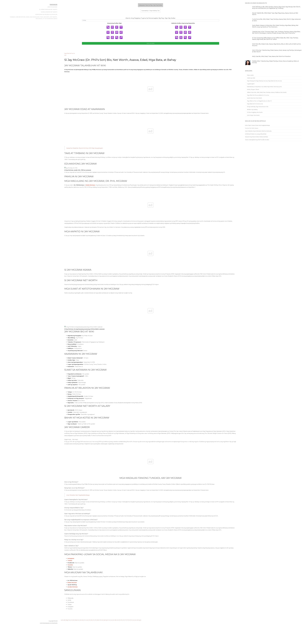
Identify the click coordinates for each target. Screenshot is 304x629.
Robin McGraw (72, 582)
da (76, 620)
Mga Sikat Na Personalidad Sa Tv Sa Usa (258, 95)
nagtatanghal (250, 83)
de (98, 620)
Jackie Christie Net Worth (49, 12)
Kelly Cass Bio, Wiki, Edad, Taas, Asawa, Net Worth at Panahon (271, 56)
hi (128, 620)
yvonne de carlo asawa (251, 128)
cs (133, 620)
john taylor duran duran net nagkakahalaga (257, 125)
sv (135, 620)
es (82, 620)
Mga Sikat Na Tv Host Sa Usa (255, 103)
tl (119, 620)
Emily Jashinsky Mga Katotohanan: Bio (257, 106)
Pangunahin (53, 4)
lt (95, 620)
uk (64, 620)
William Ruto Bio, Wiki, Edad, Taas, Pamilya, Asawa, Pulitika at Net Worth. (267, 92)
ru (111, 620)
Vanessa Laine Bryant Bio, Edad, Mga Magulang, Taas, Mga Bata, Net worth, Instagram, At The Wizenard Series (33, 17)
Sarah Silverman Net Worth (254, 98)
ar (62, 620)
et (137, 620)
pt (107, 620)
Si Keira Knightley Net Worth (255, 112)
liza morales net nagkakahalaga (78, 495)
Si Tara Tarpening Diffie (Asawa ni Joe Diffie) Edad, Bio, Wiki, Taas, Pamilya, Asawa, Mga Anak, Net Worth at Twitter (275, 38)
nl (100, 620)
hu (69, 620)
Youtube (70, 565)
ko (91, 620)
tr (123, 620)
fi (125, 620)
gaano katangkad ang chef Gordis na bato (257, 139)
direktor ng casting (252, 109)
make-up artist (251, 78)
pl (104, 620)
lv (93, 620)
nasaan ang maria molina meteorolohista (256, 136)
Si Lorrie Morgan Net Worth (48, 9)
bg (67, 620)
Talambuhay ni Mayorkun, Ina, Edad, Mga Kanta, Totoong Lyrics (264, 86)
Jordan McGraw (73, 587)
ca (87, 620)
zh (89, 620)
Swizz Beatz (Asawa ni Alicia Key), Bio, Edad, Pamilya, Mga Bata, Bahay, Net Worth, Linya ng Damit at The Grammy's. (275, 26)
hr (131, 620)
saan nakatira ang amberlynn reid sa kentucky (258, 131)
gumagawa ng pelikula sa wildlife (46, 14)
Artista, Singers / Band (253, 89)
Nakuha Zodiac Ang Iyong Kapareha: (183, 23)
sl (117, 620)
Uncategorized (52, 7)
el (73, 620)
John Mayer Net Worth (253, 115)
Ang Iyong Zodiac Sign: (114, 23)
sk (115, 620)
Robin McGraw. (90, 185)
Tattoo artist (250, 75)
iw (78, 620)
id (80, 620)
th (121, 620)
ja (139, 620)
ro (109, 620)
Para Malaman (150, 43)
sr (113, 620)
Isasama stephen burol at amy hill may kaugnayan (84, 148)
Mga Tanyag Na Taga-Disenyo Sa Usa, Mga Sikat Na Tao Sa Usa (264, 81)
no (102, 620)
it (84, 620)
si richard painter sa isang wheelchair (255, 134)
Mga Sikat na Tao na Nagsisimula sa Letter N (259, 101)
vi (71, 620)
